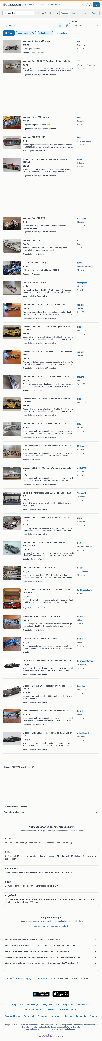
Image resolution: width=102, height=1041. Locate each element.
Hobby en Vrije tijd (24, 33)
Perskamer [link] (43, 1016)
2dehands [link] (67, 1016)
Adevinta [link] (55, 1016)
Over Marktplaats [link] (12, 1016)
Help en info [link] (27, 5)
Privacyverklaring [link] (33, 1009)
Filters (10, 33)
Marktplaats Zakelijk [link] (29, 1004)
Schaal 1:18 (43, 33)
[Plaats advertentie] (96, 4)
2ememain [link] (81, 1016)
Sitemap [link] (93, 1016)
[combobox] (18, 13)
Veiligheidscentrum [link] (52, 5)
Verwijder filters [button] (61, 33)
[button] (87, 4)
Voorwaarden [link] (38, 5)
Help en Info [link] (68, 1004)
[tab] (60, 25)
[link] (11, 4)
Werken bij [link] (29, 1016)
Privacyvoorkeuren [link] (68, 1009)
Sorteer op (76, 21)
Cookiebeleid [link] (50, 1009)
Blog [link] (14, 1004)
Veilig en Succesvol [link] (50, 1004)
